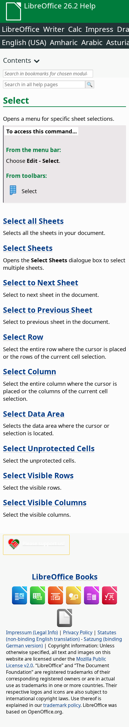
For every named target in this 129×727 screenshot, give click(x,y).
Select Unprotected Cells (48, 448)
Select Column (29, 371)
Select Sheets (27, 248)
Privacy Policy (77, 632)
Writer (53, 29)
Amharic (64, 42)
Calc (75, 29)
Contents (17, 60)
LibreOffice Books (65, 576)
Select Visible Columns (44, 502)
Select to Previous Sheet (47, 310)
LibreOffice (21, 29)
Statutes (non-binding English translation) (61, 635)
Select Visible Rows (38, 475)
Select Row (23, 337)
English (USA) (24, 42)
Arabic (92, 42)
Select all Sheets (33, 221)
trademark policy (61, 705)
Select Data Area (33, 414)
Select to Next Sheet (40, 282)
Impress (99, 29)
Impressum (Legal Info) (32, 632)
